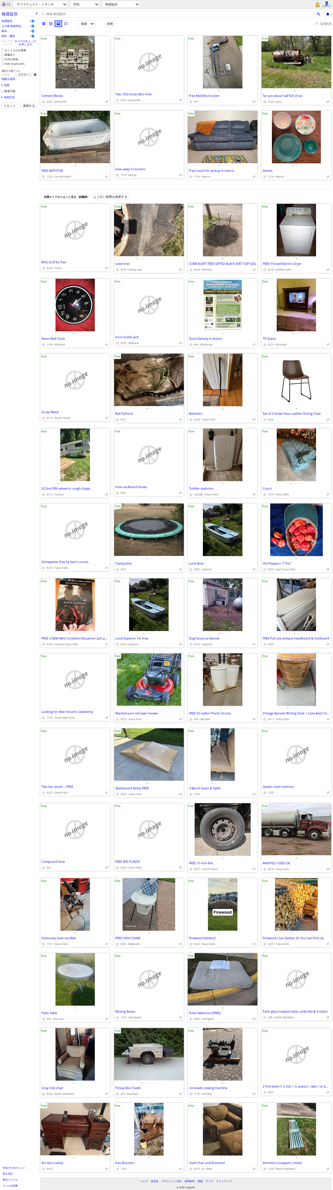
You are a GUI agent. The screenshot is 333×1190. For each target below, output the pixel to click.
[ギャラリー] (58, 23)
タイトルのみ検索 (15, 50)
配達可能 (10, 91)
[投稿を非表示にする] (106, 101)
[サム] (51, 23)
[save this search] (327, 14)
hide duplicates (15, 63)
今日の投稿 (11, 59)
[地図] (65, 23)
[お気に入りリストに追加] (43, 101)
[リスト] (43, 23)
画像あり (10, 54)
